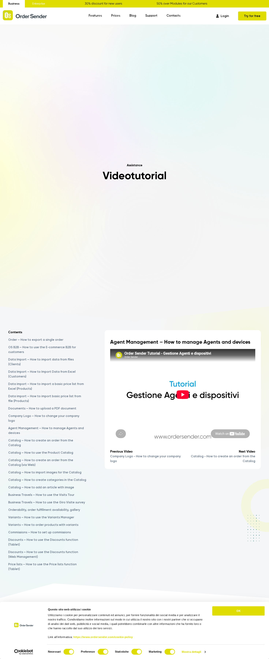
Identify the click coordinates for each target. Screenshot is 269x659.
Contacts (173, 15)
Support (151, 15)
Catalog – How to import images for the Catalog (44, 472)
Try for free (252, 16)
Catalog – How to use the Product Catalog (40, 452)
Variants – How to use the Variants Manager (41, 517)
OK (238, 610)
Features (95, 15)
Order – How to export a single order (35, 339)
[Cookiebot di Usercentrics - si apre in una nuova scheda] (24, 652)
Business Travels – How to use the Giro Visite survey (46, 502)
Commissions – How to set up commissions (39, 532)
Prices (115, 15)
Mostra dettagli (191, 651)
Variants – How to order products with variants (43, 525)
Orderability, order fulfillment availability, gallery (44, 510)
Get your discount (254, 3)
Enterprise (38, 3)
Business (13, 3)
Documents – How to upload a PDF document (42, 408)
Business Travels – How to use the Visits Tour (41, 495)
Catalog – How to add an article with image (41, 487)
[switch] (103, 652)
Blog (132, 15)
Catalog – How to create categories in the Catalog (47, 480)
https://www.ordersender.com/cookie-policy (103, 637)
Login (225, 16)
